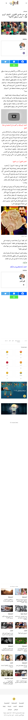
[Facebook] (22, 61)
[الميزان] (14, 3)
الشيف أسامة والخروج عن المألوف (18, 266)
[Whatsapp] (14, 65)
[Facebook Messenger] (14, 61)
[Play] (14, 116)
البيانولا (21, 706)
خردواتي (16, 709)
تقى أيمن (22, 49)
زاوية (22, 614)
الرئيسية (21, 703)
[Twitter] (5, 61)
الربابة (25, 614)
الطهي (11, 79)
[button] (14, 408)
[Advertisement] (14, 520)
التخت (25, 630)
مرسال (25, 11)
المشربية (7, 678)
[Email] (24, 53)
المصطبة (24, 597)
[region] (14, 408)
